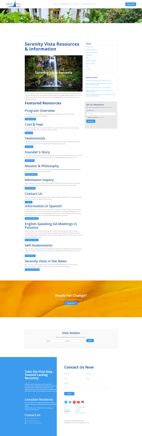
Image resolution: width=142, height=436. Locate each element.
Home (65, 405)
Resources (67, 411)
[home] (13, 4)
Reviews (77, 411)
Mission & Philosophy (31, 174)
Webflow (87, 422)
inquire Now (71, 303)
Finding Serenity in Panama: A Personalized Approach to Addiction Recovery (99, 91)
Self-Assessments (30, 255)
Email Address (90, 110)
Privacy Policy (101, 117)
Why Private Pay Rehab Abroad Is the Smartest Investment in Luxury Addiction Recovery (101, 95)
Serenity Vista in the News (32, 269)
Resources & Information (92, 52)
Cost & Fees (29, 133)
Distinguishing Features (91, 49)
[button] (55, 4)
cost (65, 407)
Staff (87, 58)
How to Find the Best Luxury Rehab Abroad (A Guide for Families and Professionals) (99, 84)
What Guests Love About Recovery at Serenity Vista (98, 87)
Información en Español (31, 218)
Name (48, 341)
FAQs (87, 66)
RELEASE (66, 413)
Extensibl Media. (75, 422)
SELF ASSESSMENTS (80, 413)
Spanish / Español (90, 63)
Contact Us (28, 202)
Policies (77, 409)
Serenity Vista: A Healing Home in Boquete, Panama (98, 80)
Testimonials (29, 146)
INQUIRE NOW (131, 4)
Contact (77, 405)
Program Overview (30, 119)
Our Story (67, 409)
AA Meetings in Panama (31, 240)
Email (67, 341)
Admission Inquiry (30, 188)
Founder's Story (30, 160)
